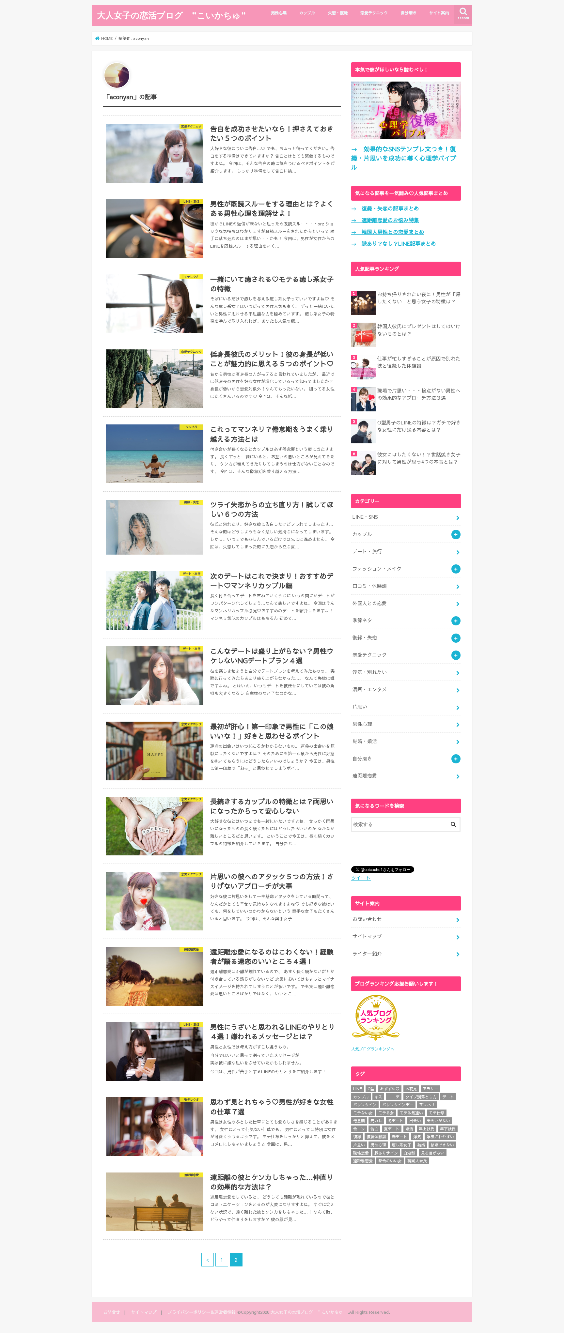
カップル (307, 12)
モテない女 (363, 1112)
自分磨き (408, 12)
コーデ (394, 1096)
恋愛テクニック (374, 12)
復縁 (357, 1136)
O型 (371, 1088)
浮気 (417, 1136)
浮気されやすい (440, 1136)
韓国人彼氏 (417, 1160)
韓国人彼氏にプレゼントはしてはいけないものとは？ (419, 330)
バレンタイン (365, 1104)
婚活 (409, 1128)
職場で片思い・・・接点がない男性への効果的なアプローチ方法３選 (419, 394)
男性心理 (279, 12)
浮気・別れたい (369, 672)
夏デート (392, 1128)
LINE (357, 1088)
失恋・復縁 (338, 12)
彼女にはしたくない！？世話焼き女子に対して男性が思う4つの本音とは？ (419, 458)
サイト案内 (439, 12)
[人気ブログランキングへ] (375, 1041)
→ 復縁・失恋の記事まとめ (385, 208)
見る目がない (433, 1153)
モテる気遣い (411, 1112)
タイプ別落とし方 (421, 1096)
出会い (415, 1120)
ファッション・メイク (376, 568)
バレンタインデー (398, 1104)
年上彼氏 (426, 1128)
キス (378, 1096)
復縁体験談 (376, 1136)
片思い (359, 706)
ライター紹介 (367, 953)
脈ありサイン (386, 1153)
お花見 (411, 1088)
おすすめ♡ (390, 1088)
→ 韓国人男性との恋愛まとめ (387, 231)
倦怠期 (359, 1120)
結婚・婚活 (364, 741)
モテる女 (386, 1112)
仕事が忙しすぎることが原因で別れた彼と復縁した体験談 (419, 362)
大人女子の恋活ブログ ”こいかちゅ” (171, 15)
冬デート (395, 1120)
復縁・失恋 (364, 637)
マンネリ (427, 1104)
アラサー (430, 1088)
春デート (399, 1136)
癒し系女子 (401, 1144)
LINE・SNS (365, 516)
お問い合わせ (367, 919)
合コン (359, 1128)
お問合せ (111, 1312)
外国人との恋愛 (369, 603)
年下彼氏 (448, 1128)
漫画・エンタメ (369, 689)
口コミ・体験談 (369, 586)
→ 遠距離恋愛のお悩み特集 (385, 219)
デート (448, 1096)
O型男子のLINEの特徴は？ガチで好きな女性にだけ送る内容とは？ (419, 426)
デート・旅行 (367, 551)
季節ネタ (362, 620)
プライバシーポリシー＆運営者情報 (202, 1312)
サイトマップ (367, 936)
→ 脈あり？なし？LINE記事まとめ (393, 243)
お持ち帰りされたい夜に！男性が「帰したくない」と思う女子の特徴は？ (419, 298)
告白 (374, 1128)
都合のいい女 (390, 1160)
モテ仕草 (437, 1112)
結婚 (421, 1144)
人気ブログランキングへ (372, 1048)
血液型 (409, 1153)
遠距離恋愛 (364, 775)
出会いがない (438, 1120)
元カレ (376, 1120)
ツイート (361, 878)
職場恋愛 (361, 1153)
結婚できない (442, 1144)
